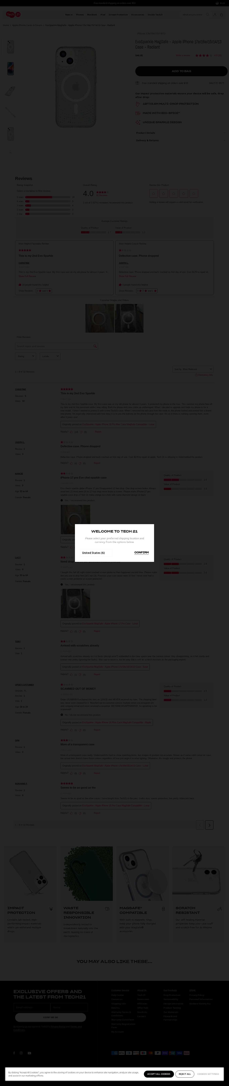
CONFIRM (141, 552)
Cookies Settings (208, 1073)
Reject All (185, 1073)
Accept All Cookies (158, 1073)
